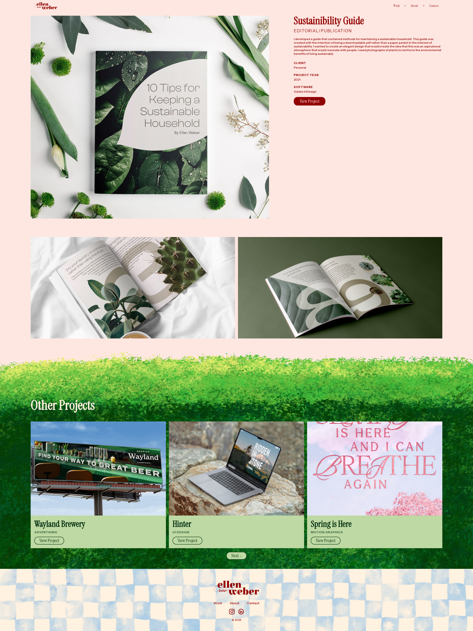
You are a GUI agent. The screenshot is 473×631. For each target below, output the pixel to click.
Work (396, 6)
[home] (46, 6)
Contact (434, 6)
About (414, 6)
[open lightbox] (150, 117)
